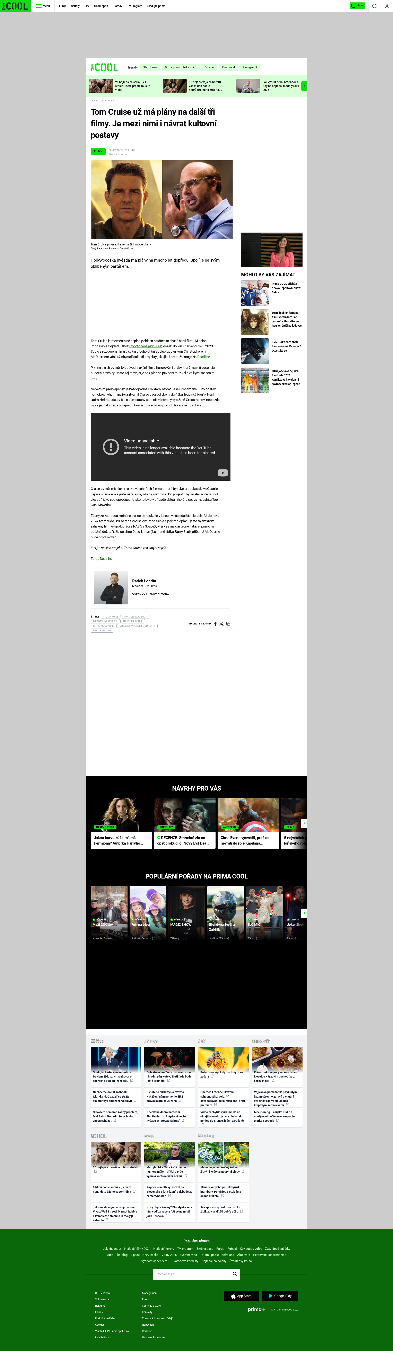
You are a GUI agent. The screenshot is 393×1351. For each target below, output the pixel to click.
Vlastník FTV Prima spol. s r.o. (112, 1331)
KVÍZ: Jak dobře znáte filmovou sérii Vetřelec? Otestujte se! (286, 346)
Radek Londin (118, 154)
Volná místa (102, 1299)
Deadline (203, 357)
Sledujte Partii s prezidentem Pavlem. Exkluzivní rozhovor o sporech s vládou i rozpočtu (112, 1077)
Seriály (75, 6)
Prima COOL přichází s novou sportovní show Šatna (286, 288)
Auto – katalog (117, 1255)
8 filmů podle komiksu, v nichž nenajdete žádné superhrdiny (112, 1189)
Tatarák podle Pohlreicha (217, 1255)
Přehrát (101, 919)
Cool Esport (101, 6)
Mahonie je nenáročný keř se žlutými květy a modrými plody (220, 1169)
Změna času (204, 1249)
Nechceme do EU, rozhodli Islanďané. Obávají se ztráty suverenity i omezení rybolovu (112, 1096)
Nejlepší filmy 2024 (137, 1249)
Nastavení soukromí (153, 1337)
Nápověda (148, 1324)
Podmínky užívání (105, 1318)
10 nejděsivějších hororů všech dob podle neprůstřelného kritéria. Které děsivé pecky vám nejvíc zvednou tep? (205, 89)
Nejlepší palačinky (213, 1261)
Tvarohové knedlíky (185, 1261)
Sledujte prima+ (157, 6)
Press (145, 1299)
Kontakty (147, 1312)
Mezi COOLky (103, 924)
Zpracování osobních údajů (157, 1318)
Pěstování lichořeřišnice (269, 1255)
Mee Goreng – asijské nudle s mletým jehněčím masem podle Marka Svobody (274, 1116)
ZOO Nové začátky (277, 1249)
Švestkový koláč (240, 1261)
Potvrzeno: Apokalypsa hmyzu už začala (221, 1074)
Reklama (100, 1305)
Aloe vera (243, 1255)
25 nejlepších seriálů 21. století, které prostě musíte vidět (132, 85)
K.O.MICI (254, 924)
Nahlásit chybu (103, 1337)
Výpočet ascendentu (155, 1261)
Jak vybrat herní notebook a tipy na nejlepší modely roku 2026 (281, 85)
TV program (185, 1249)
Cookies (100, 1324)
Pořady (117, 6)
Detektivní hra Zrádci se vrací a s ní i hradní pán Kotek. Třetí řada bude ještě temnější (169, 1077)
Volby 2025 (169, 1255)
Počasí (232, 1249)
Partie (220, 1249)
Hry (87, 6)
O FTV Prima (102, 1293)
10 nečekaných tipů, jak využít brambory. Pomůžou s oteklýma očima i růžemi (220, 1192)
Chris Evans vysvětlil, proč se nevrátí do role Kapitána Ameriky (245, 841)
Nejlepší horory (163, 1249)
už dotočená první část (146, 346)
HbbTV (99, 1312)
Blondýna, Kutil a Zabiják (222, 926)
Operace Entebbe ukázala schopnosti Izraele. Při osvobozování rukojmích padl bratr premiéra (222, 1098)
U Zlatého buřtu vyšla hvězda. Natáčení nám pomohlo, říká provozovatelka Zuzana (166, 1096)
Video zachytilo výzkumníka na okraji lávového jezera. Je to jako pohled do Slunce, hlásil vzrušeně (222, 1116)
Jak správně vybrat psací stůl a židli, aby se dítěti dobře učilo (220, 1209)
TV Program (134, 6)
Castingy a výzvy (151, 1305)
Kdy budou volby (251, 1249)
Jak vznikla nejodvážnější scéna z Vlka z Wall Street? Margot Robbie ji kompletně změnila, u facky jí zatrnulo (115, 1214)
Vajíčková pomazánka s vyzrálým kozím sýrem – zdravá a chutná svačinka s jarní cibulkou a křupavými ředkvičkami (275, 1098)
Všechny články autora (150, 594)
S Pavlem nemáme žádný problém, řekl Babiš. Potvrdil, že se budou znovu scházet (115, 1116)
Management (149, 1293)
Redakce (147, 1331)
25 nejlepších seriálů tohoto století (115, 1167)
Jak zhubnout (112, 1249)
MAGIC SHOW (180, 924)
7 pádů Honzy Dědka (144, 1255)
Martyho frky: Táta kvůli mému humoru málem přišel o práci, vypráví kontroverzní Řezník (166, 1172)
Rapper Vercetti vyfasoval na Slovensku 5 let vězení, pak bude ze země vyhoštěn (169, 1192)
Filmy (62, 6)
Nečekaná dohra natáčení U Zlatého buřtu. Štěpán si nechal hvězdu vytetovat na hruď (167, 1116)
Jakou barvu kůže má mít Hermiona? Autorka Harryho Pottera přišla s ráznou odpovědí (117, 841)
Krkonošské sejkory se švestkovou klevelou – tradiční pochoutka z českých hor (276, 1077)
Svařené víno (188, 1255)
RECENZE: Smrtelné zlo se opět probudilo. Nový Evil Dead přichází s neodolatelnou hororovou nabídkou (183, 841)
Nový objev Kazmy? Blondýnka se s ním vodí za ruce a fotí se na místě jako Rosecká (169, 1212)
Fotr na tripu (140, 924)
